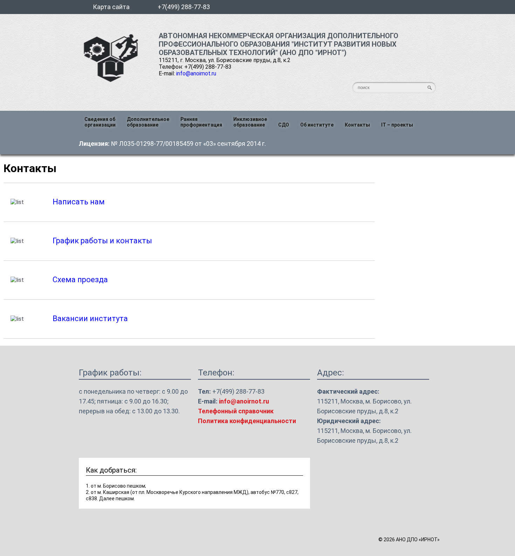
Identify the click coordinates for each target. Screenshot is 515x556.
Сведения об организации (100, 122)
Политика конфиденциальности (247, 421)
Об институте (317, 125)
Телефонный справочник (236, 411)
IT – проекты (397, 125)
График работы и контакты (102, 240)
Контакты (357, 125)
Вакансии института (90, 318)
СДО (283, 125)
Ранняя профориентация (201, 122)
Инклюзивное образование (250, 122)
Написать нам (79, 201)
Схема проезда (80, 279)
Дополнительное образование (148, 122)
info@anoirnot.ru (196, 73)
